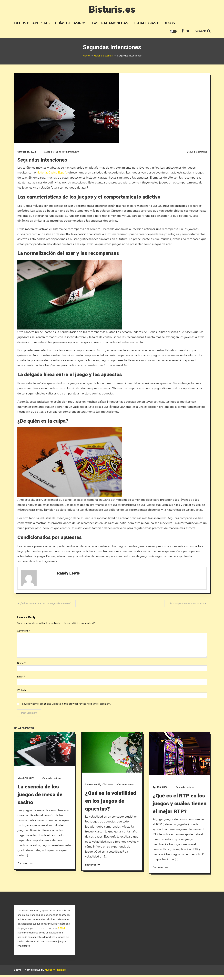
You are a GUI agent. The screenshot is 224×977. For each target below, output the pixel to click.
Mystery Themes (55, 970)
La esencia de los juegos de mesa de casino (40, 794)
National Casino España (52, 172)
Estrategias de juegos (154, 23)
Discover (23, 863)
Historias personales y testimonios (186, 603)
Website (22, 690)
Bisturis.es (112, 10)
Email (21, 676)
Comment (23, 630)
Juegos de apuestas (32, 23)
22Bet (61, 928)
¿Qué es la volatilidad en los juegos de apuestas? (45, 603)
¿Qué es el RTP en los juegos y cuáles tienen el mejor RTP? (179, 803)
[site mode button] (173, 31)
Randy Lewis (73, 151)
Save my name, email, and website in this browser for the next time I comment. (66, 703)
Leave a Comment (197, 151)
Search (200, 31)
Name (21, 663)
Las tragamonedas (110, 23)
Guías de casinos (70, 23)
